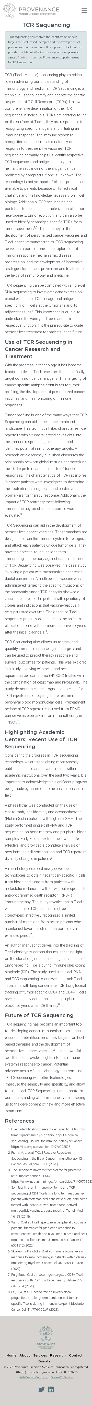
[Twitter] (40, 1390)
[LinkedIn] (49, 1390)
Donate (44, 1361)
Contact (76, 1355)
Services (40, 1355)
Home (11, 1355)
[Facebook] (55, 1390)
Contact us (25, 57)
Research (58, 1355)
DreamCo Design (62, 1377)
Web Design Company (33, 1377)
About (24, 1355)
